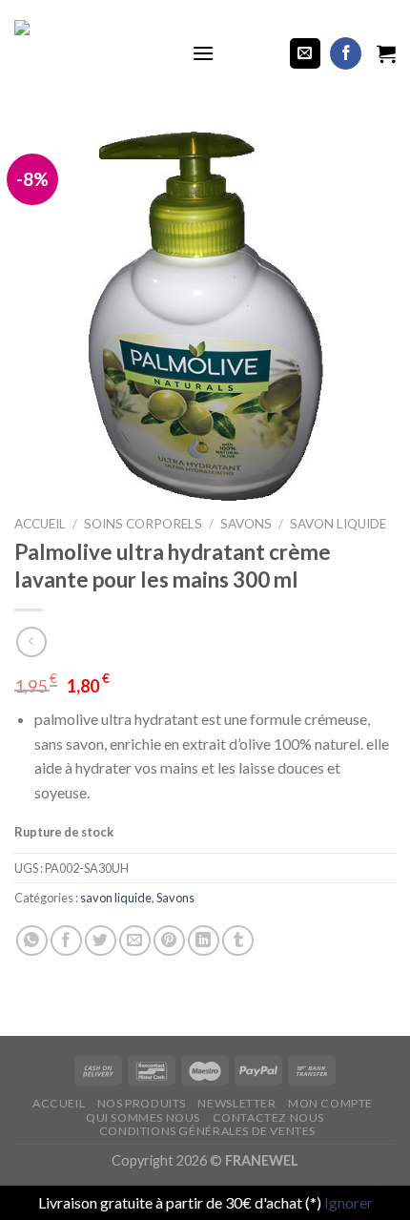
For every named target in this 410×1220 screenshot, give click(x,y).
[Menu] (203, 53)
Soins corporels (143, 523)
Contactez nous (269, 1117)
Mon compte (330, 1103)
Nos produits (141, 1103)
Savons (246, 523)
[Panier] (386, 53)
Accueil (40, 523)
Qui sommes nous (143, 1117)
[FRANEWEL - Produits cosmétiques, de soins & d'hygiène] (88, 53)
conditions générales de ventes (207, 1131)
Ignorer (348, 1202)
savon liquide (338, 523)
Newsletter (236, 1103)
